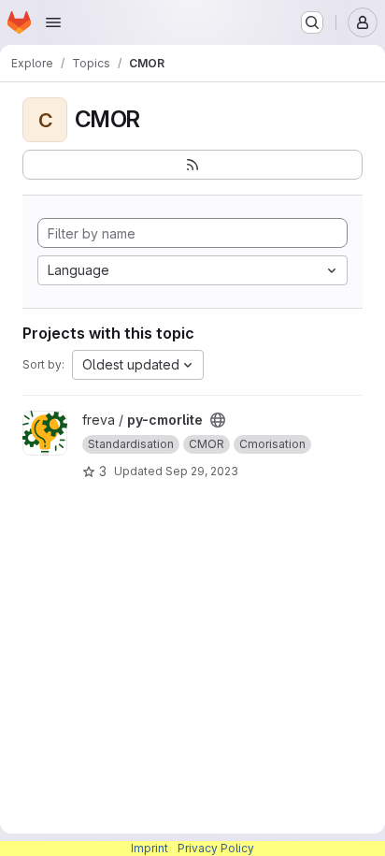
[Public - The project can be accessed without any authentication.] (217, 420)
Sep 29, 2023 (201, 471)
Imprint (149, 848)
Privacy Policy (216, 848)
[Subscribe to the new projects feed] (192, 165)
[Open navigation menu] (53, 22)
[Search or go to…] (312, 22)
